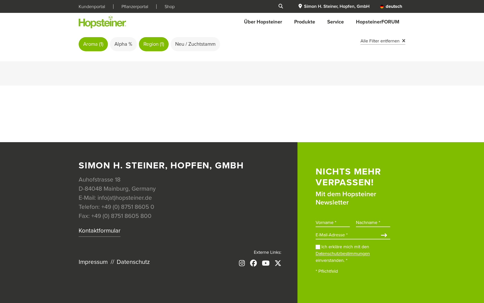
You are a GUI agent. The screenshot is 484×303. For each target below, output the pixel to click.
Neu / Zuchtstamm (195, 44)
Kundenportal (92, 6)
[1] (384, 235)
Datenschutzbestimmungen (343, 253)
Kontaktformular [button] (99, 230)
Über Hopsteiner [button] (263, 22)
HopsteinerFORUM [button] (377, 22)
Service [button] (335, 22)
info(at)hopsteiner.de (125, 197)
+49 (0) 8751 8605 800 (121, 216)
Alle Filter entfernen (380, 41)
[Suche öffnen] (281, 6)
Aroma (93, 44)
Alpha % (123, 44)
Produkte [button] (304, 22)
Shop (170, 6)
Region (153, 44)
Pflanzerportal (135, 6)
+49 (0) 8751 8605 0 (127, 207)
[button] (334, 6)
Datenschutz (133, 262)
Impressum (93, 262)
